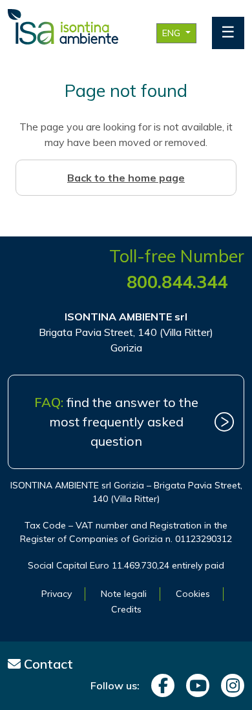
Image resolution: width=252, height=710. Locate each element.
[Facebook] (159, 685)
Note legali (124, 594)
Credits (126, 609)
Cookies (193, 594)
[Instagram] (229, 685)
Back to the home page (126, 177)
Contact (47, 664)
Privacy (56, 594)
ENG (172, 33)
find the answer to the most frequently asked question (116, 421)
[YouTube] (194, 685)
